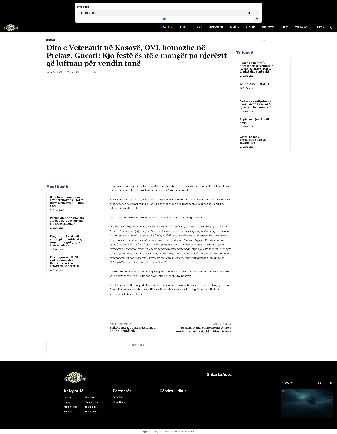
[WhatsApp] (219, 72)
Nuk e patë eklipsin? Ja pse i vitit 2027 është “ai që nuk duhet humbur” (256, 104)
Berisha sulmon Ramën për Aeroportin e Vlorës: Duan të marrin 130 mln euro (67, 202)
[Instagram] (166, 397)
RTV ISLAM (56, 72)
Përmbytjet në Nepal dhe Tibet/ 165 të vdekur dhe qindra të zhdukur (67, 221)
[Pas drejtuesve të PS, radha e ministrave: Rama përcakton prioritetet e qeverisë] (94, 262)
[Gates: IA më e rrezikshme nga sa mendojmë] (281, 141)
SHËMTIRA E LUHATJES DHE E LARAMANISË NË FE (133, 329)
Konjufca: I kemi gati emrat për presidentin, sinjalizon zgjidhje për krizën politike (66, 241)
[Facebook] (194, 72)
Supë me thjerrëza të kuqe (254, 121)
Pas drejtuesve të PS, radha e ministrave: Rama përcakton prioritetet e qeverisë (65, 262)
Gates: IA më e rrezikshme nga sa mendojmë (253, 139)
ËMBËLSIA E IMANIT (254, 84)
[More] (227, 72)
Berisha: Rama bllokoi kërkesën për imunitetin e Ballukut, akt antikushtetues (202, 329)
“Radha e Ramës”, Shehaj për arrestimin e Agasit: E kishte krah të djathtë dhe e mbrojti (256, 67)
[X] (202, 72)
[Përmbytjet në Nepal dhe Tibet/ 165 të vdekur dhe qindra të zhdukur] (94, 222)
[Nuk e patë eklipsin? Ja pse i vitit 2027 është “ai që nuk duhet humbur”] (281, 105)
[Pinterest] (210, 72)
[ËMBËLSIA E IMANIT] (281, 88)
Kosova (50, 40)
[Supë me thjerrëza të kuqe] (281, 123)
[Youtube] (175, 397)
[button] (331, 27)
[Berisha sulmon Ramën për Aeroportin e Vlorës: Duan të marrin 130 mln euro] (94, 201)
